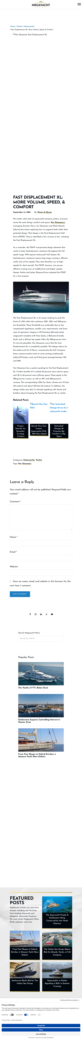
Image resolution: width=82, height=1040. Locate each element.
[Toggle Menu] (79, 4)
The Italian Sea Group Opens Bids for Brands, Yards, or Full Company (57, 952)
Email (13, 552)
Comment (15, 502)
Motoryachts (29, 460)
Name (14, 537)
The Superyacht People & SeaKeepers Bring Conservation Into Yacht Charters (57, 919)
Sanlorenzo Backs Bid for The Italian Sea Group (25, 982)
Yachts (39, 460)
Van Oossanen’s (58, 222)
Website (14, 567)
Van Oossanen (24, 464)
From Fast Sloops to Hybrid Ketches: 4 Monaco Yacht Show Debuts (25, 952)
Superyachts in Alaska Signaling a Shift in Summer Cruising (57, 983)
